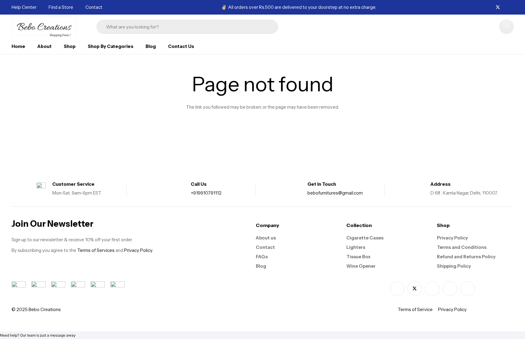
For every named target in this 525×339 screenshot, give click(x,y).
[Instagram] (505, 7)
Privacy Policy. (138, 250)
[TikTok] (512, 7)
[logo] (45, 26)
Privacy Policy (452, 238)
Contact (265, 247)
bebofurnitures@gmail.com (335, 193)
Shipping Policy (454, 266)
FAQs (262, 256)
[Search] (265, 27)
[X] (498, 7)
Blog (261, 266)
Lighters (355, 247)
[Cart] (506, 26)
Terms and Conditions (461, 247)
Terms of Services (96, 250)
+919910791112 (206, 193)
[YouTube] (467, 288)
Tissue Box (358, 256)
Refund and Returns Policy (466, 256)
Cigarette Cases (364, 238)
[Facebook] (490, 7)
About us (266, 238)
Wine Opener (361, 266)
